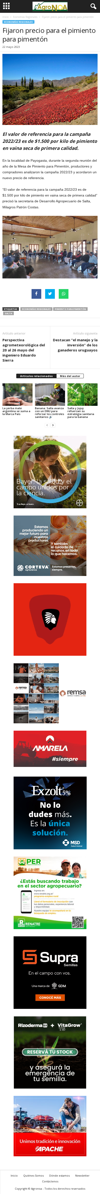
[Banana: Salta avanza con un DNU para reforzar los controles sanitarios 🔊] (50, 394)
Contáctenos (50, 1181)
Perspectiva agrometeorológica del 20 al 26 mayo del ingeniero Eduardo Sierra (23, 350)
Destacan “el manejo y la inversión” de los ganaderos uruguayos (75, 344)
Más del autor (70, 376)
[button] (92, 6)
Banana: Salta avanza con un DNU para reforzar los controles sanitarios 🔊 (49, 412)
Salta (8, 313)
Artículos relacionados (36, 376)
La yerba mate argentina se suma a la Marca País (16, 411)
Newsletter (82, 1175)
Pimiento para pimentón (70, 309)
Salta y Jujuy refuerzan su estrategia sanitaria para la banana (80, 412)
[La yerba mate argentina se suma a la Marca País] (17, 394)
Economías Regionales (25, 17)
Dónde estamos (59, 1175)
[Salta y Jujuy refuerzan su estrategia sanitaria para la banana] (82, 394)
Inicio (5, 17)
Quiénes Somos (33, 1175)
